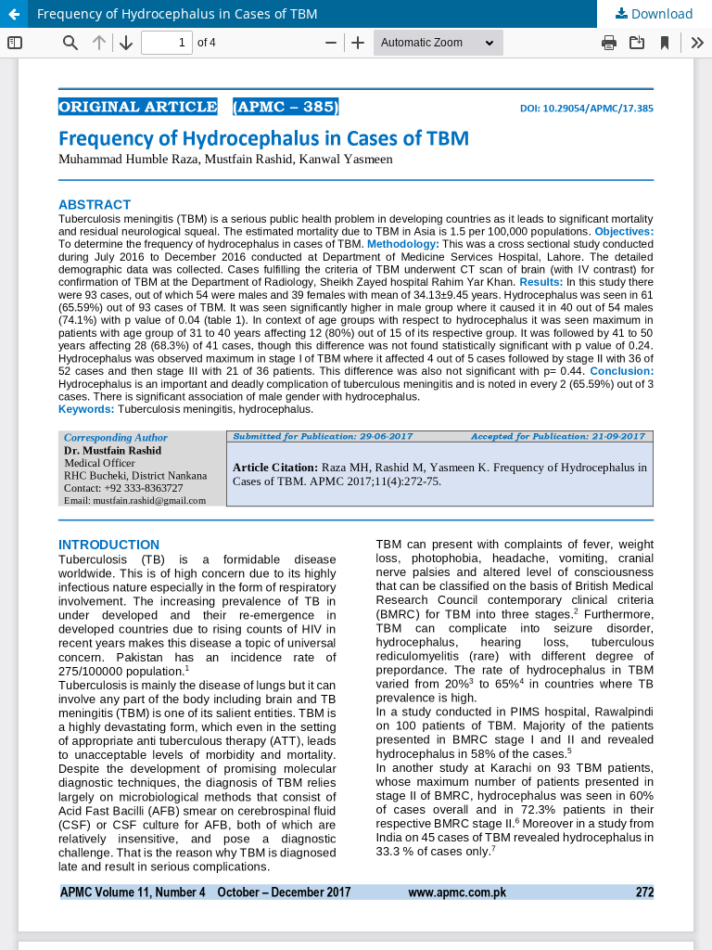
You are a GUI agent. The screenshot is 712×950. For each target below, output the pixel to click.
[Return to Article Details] (14, 14)
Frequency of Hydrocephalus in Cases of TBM (177, 13)
